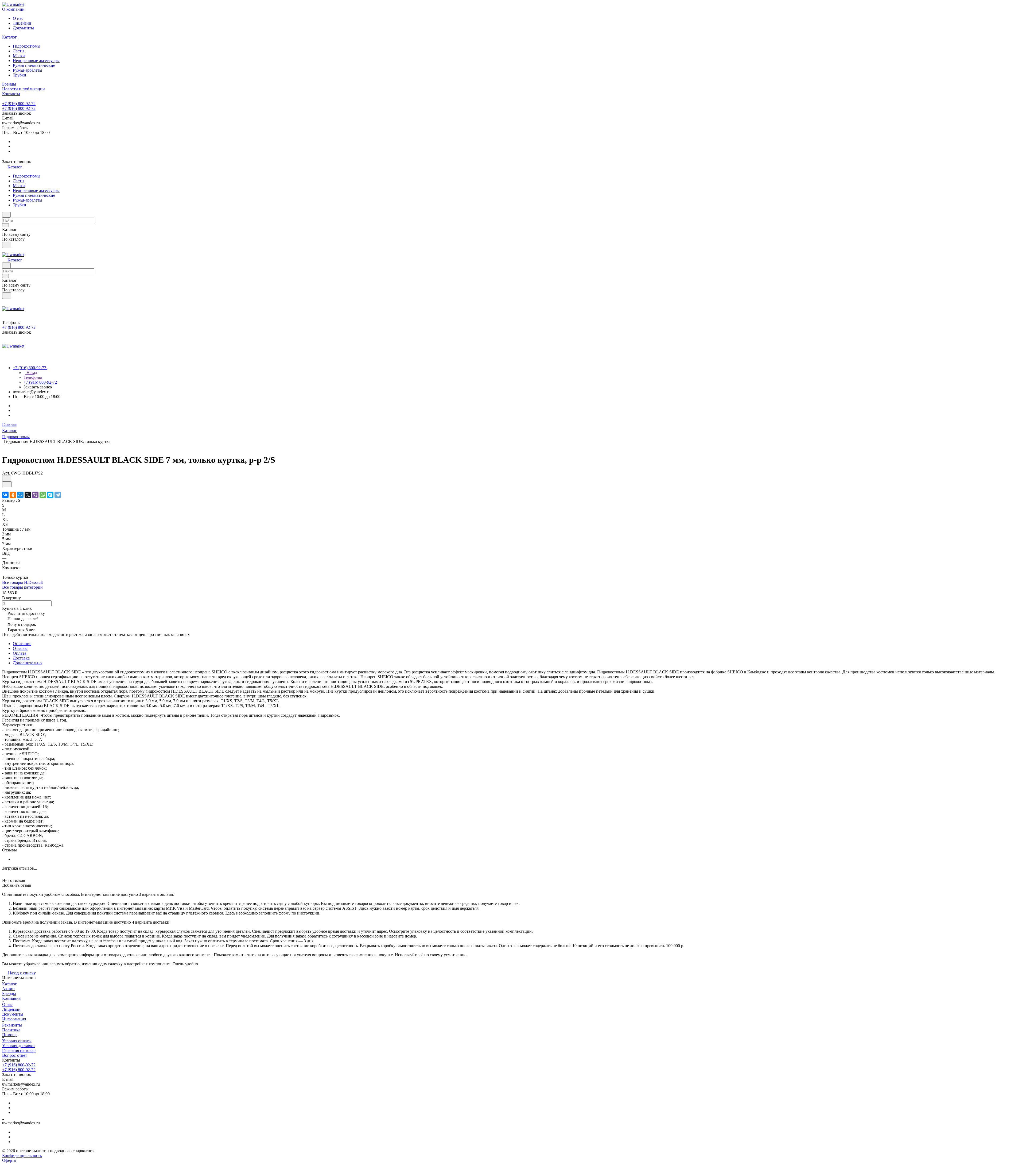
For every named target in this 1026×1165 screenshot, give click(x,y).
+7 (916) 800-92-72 (19, 103)
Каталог (9, 984)
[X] (28, 495)
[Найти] (6, 245)
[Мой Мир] (20, 495)
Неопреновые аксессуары (36, 60)
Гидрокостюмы (26, 46)
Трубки (19, 75)
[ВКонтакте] (5, 495)
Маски (19, 55)
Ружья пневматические (34, 65)
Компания (11, 998)
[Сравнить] (7, 484)
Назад (31, 372)
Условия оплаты (17, 1041)
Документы (23, 28)
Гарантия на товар (19, 1050)
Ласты (18, 51)
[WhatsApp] (43, 495)
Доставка (21, 658)
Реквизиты (12, 1025)
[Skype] (50, 495)
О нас (18, 18)
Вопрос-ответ (14, 1055)
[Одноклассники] (13, 495)
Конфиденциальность (22, 1155)
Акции (8, 988)
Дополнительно (27, 663)
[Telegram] (58, 495)
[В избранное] (6, 478)
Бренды (9, 993)
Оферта (9, 1160)
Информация (14, 1019)
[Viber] (35, 495)
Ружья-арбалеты (27, 70)
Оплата (19, 653)
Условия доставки (18, 1045)
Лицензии (22, 23)
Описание (22, 643)
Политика (11, 1030)
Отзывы (20, 648)
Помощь (9, 1034)
